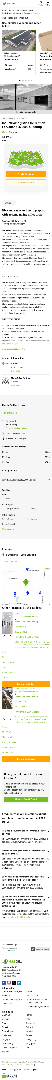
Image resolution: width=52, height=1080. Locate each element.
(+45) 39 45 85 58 (9, 976)
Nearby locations (26, 182)
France (29, 1015)
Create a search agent (12, 991)
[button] (33, 33)
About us (6, 995)
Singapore (30, 1043)
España (5, 1052)
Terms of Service (23, 1065)
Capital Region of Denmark (11, 13)
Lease (11, 10)
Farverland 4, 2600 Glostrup (19, 917)
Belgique (6, 1039)
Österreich (30, 1023)
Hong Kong (31, 1039)
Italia (28, 1019)
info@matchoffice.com (11, 973)
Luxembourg (7, 1043)
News (29, 991)
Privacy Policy (7, 1065)
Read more (15, 371)
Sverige (5, 1019)
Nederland (6, 1035)
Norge (5, 1023)
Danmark (6, 1015)
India (28, 1048)
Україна (29, 1031)
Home (4, 10)
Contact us (7, 1004)
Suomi (5, 1027)
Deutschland (7, 1031)
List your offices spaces (12, 999)
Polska (29, 1035)
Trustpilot (5, 933)
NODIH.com (32, 995)
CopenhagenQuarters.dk (38, 1007)
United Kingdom (9, 1048)
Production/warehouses (25, 10)
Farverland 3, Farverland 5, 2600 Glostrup (19, 480)
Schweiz (30, 1027)
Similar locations (26, 174)
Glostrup (27, 13)
